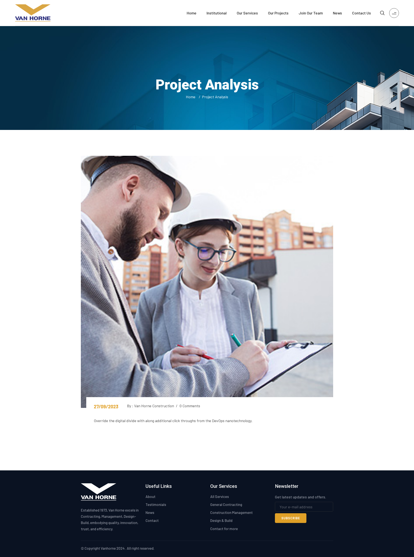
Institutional (217, 13)
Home (191, 13)
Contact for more (224, 528)
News (337, 13)
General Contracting (226, 504)
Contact (152, 520)
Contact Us (361, 13)
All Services (219, 496)
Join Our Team (311, 13)
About (150, 496)
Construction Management (231, 512)
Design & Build (221, 520)
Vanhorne (108, 548)
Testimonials (156, 504)
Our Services (247, 13)
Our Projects (278, 13)
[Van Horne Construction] (32, 12)
